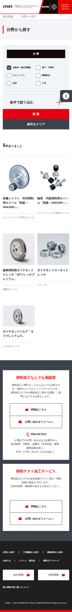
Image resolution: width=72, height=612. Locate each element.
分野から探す (9, 552)
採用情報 (53, 574)
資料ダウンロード (51, 561)
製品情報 (8, 16)
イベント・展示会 (27, 561)
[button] (70, 17)
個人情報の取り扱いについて (16, 587)
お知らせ (7, 561)
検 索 (36, 114)
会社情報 (18, 574)
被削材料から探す (55, 552)
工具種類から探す (31, 552)
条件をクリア (36, 124)
